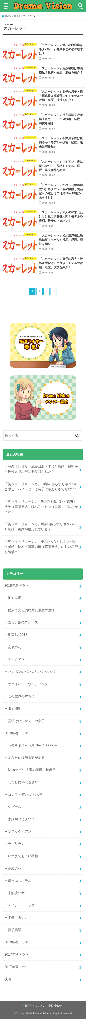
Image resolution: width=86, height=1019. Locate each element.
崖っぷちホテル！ (21, 880)
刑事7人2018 (17, 634)
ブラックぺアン (19, 831)
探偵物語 (14, 930)
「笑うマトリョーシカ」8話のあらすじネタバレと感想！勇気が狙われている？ (40, 526)
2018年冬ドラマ (16, 942)
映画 (7, 979)
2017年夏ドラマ (16, 967)
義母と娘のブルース (23, 622)
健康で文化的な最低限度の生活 (31, 610)
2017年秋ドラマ (16, 954)
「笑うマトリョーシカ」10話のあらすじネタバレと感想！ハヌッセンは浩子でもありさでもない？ (41, 486)
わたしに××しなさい (23, 782)
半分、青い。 (18, 917)
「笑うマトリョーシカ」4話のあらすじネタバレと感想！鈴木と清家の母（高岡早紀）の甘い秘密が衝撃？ (41, 547)
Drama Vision (41, 1013)
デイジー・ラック (21, 905)
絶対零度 (14, 598)
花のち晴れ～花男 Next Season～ (33, 745)
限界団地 (14, 708)
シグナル (14, 807)
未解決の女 (16, 893)
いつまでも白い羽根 (23, 856)
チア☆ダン (16, 659)
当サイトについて (34, 1005)
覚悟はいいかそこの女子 (26, 721)
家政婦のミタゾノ (21, 819)
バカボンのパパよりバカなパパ (31, 671)
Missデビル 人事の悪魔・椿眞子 (32, 770)
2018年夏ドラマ (16, 585)
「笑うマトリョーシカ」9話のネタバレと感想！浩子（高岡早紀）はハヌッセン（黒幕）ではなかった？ (41, 506)
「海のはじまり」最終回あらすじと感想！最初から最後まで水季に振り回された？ (41, 468)
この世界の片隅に (21, 696)
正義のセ (14, 868)
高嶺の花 (14, 647)
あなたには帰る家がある (26, 757)
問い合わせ (55, 1005)
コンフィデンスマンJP (25, 794)
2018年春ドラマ (16, 733)
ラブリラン (16, 843)
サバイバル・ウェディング (28, 684)
